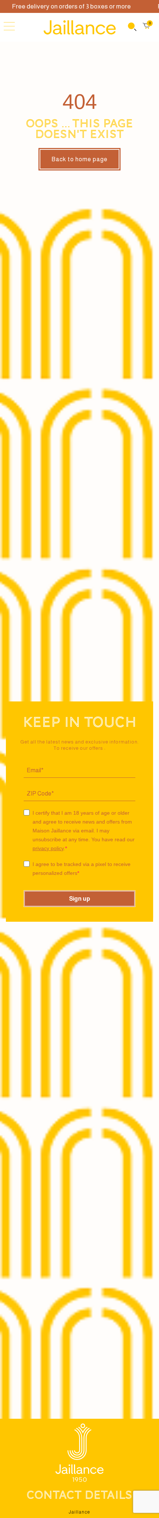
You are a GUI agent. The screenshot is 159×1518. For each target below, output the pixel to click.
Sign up (79, 899)
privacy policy (48, 848)
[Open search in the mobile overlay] (131, 27)
